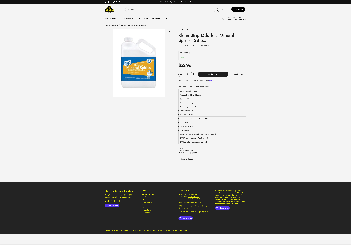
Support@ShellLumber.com (193, 202)
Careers (144, 207)
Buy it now (238, 74)
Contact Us (146, 199)
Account (225, 9)
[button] (238, 9)
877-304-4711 (193, 194)
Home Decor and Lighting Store (196, 212)
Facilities (145, 197)
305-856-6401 (193, 196)
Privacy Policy (147, 210)
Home (106, 25)
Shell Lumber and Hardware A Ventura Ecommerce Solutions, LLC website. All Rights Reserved (152, 230)
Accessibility (146, 213)
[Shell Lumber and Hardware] (109, 9)
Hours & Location (148, 194)
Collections (114, 25)
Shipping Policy (147, 202)
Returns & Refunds (148, 205)
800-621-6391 (195, 199)
